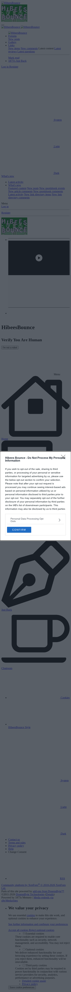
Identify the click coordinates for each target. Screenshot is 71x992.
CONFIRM (19, 529)
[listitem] (35, 519)
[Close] (64, 458)
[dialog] (35, 496)
